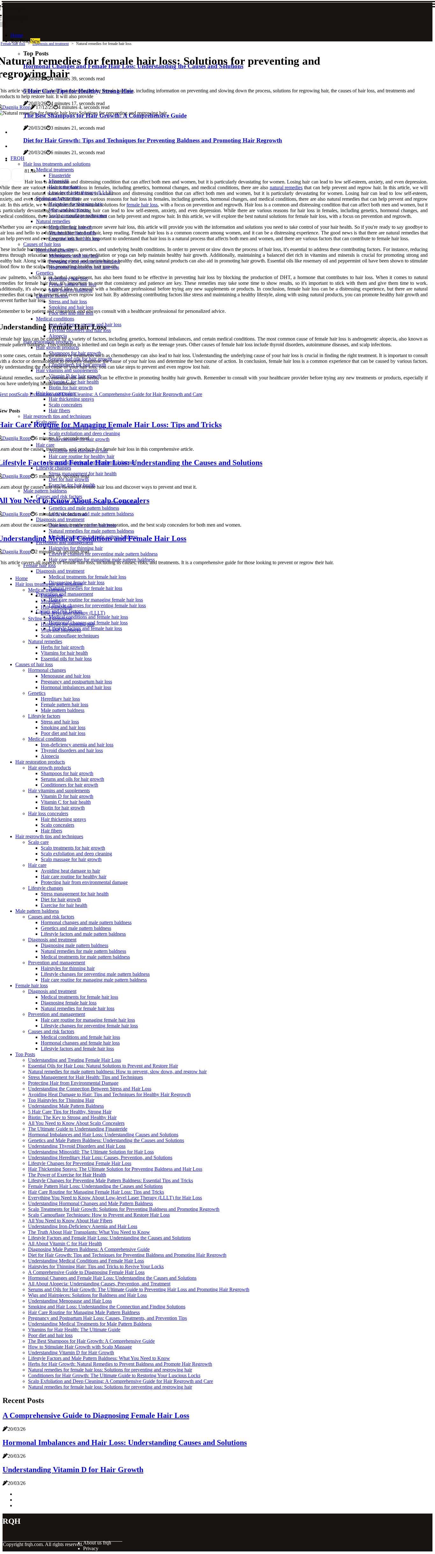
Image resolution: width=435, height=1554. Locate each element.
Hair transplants (56, 607)
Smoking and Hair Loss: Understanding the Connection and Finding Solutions (106, 1306)
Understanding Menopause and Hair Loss (70, 1301)
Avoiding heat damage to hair (70, 871)
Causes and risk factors (51, 916)
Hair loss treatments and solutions (48, 584)
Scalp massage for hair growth (71, 859)
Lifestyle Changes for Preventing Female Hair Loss (79, 1163)
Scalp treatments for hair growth (73, 848)
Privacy (90, 1548)
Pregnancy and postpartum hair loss (76, 681)
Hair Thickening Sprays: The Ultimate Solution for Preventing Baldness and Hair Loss (115, 1169)
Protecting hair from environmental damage (84, 882)
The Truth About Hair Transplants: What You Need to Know (89, 1232)
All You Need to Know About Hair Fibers (70, 1220)
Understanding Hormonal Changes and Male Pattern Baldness (90, 1203)
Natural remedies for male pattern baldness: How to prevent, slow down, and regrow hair (117, 1071)
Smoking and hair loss (63, 727)
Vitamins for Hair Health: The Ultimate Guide (74, 1329)
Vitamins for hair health (64, 653)
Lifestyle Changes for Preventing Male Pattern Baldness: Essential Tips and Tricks (110, 1180)
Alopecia (50, 756)
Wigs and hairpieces (61, 630)
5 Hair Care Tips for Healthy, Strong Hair (69, 1111)
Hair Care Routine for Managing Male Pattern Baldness (84, 1312)
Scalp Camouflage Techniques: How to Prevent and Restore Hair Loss (99, 1215)
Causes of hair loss (34, 664)
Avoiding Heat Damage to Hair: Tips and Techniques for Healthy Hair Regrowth (109, 1094)
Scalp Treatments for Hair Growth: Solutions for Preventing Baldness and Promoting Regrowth (123, 1209)
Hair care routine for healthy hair (73, 876)
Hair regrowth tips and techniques (49, 836)
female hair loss (142, 204)
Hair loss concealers (48, 813)
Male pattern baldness (62, 710)
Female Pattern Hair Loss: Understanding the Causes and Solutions (95, 1186)
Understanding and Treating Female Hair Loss (74, 1060)
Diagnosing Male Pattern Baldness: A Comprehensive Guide (89, 1249)
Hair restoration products (40, 762)
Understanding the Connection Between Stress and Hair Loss (89, 1088)
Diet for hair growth (61, 899)
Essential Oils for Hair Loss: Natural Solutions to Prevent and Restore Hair (103, 1065)
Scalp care (38, 842)
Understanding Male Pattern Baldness (66, 1106)
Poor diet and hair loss (63, 733)
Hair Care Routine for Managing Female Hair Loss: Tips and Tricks (96, 1192)
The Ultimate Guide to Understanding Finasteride (77, 1129)
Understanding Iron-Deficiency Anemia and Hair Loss (82, 1226)
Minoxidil (51, 601)
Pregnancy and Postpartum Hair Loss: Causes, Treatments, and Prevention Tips (107, 1318)
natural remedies (286, 187)
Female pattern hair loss (64, 704)
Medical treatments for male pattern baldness (85, 957)
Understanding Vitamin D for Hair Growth (71, 1352)
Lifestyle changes (45, 888)
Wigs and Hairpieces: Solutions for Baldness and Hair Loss (87, 1295)
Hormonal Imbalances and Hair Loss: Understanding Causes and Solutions (103, 1134)
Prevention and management (64, 594)
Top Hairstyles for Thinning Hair (61, 1100)
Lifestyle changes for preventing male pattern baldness (95, 974)
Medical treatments (47, 590)
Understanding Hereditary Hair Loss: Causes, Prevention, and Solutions (100, 1157)
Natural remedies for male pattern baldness (83, 951)
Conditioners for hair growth (69, 785)
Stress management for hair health (75, 893)
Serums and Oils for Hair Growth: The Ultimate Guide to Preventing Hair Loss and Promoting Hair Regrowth (138, 1289)
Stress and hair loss (60, 721)
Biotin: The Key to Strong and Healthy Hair (72, 1117)
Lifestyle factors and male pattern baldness (83, 934)
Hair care (37, 865)
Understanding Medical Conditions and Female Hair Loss (86, 1260)
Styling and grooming (50, 618)
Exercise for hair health (64, 905)
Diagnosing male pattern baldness (74, 945)
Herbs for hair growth (62, 647)
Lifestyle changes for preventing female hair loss (97, 605)
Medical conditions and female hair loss (88, 617)
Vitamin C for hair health (66, 802)
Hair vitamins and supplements (59, 790)
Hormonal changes (47, 670)
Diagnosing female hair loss (68, 1002)
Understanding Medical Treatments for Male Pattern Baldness (90, 1324)
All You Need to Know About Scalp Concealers (76, 1123)
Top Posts (25, 1054)
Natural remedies (45, 641)
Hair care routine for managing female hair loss (96, 599)
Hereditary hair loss (60, 698)
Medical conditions (47, 739)
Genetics (37, 693)
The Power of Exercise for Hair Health (67, 1174)
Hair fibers (51, 830)
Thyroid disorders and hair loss (72, 750)
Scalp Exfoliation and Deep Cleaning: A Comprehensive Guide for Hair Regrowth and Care (120, 1381)
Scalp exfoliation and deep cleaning (76, 853)
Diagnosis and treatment (60, 571)
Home (17, 35)
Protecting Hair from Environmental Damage (73, 1083)
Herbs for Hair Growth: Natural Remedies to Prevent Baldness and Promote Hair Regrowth (120, 1364)
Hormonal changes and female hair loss (80, 1043)
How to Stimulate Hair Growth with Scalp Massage (80, 1346)
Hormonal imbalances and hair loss (76, 687)
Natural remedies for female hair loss (85, 588)
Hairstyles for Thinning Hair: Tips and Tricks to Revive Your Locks (96, 1266)
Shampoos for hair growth (67, 773)
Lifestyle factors (44, 716)
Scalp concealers (57, 825)
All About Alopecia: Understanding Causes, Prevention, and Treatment (99, 1283)
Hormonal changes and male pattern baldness (86, 922)
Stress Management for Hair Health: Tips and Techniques (85, 1077)
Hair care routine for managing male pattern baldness (94, 979)
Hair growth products (49, 767)
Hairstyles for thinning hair (68, 624)
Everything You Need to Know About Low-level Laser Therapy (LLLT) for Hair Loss (115, 1197)
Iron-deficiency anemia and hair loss (77, 744)
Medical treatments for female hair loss (87, 576)
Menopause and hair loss (65, 676)
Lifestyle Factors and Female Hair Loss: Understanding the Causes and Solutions (109, 1238)
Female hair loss (13, 43)
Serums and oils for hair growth (72, 779)
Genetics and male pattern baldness (76, 928)
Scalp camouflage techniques (70, 635)
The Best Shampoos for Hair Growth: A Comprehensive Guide (91, 1341)
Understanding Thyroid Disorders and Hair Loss (76, 1146)
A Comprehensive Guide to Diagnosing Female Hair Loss (86, 1272)
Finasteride (52, 595)
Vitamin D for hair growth (67, 796)
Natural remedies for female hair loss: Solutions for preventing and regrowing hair (110, 1369)
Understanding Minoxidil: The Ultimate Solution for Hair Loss (91, 1152)
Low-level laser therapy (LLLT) (73, 612)
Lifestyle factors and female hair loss (85, 628)
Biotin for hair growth (63, 807)
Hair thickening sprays (63, 819)
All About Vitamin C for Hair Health (65, 1243)
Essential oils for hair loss (66, 658)
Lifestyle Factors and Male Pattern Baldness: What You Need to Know (99, 1358)
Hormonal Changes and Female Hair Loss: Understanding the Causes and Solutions (112, 1278)
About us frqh (97, 1542)
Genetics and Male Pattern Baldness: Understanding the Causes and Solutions (106, 1140)
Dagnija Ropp (16, 107)
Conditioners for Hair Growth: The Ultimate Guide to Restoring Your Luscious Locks (114, 1375)
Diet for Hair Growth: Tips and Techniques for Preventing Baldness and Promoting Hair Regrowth (127, 1255)
